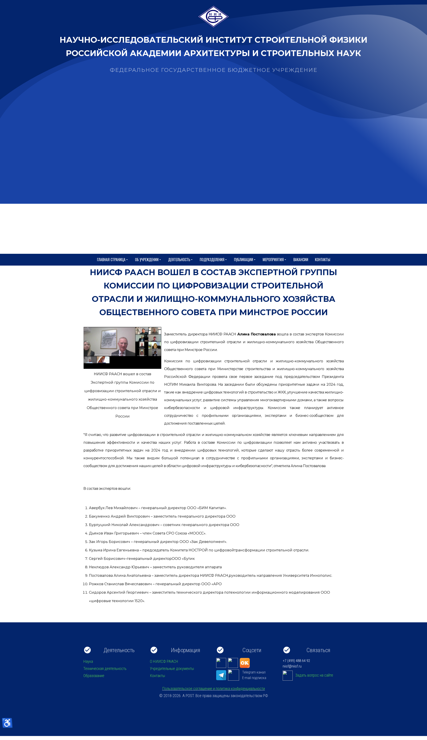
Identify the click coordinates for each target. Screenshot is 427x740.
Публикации (243, 259)
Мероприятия (273, 259)
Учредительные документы (172, 668)
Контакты (322, 259)
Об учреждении (147, 259)
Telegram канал (254, 672)
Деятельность (179, 259)
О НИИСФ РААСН (164, 661)
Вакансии (300, 259)
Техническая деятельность (105, 668)
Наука (88, 661)
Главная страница (111, 259)
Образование (93, 675)
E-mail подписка (254, 677)
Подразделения (212, 259)
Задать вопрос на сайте (314, 675)
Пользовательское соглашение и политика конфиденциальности (213, 688)
